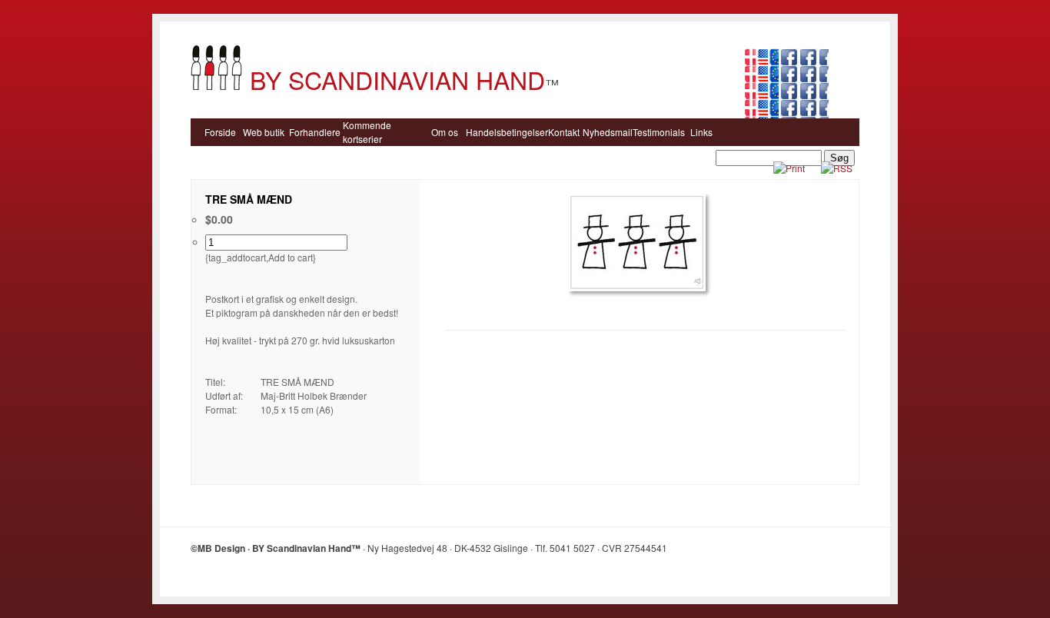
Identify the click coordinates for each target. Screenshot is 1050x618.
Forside (220, 131)
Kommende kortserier (367, 131)
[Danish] (750, 96)
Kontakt (564, 131)
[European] (773, 96)
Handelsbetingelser (507, 131)
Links (701, 131)
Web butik (263, 131)
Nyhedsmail (608, 131)
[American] (762, 96)
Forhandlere (315, 131)
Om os (444, 131)
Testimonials (659, 131)
